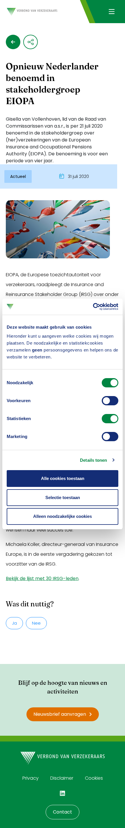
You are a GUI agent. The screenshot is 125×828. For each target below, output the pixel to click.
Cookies (94, 778)
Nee (36, 623)
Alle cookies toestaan (62, 478)
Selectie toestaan (62, 497)
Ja (14, 623)
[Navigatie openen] (111, 11)
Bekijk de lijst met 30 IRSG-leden (42, 578)
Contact (62, 812)
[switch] (110, 400)
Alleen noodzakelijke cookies (62, 516)
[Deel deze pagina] (30, 42)
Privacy (30, 778)
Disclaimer (61, 778)
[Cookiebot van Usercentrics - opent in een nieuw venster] (92, 306)
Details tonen (93, 460)
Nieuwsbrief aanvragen (59, 714)
